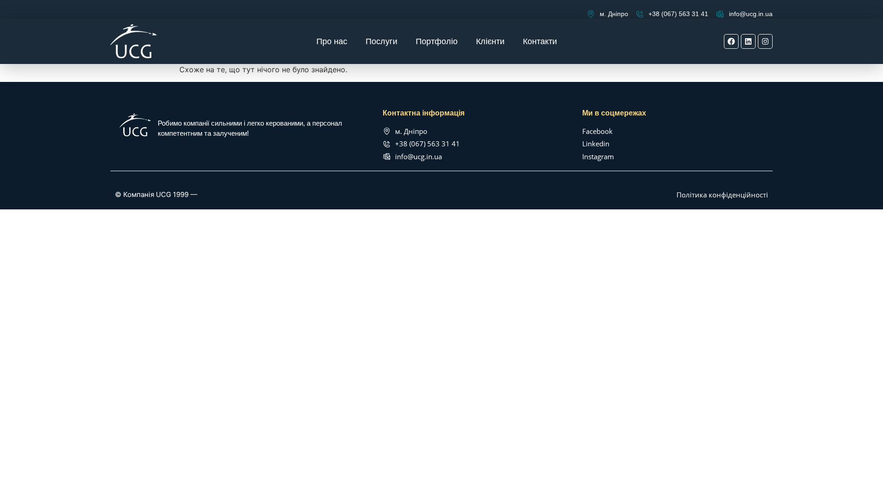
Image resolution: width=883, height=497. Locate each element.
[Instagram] (765, 41)
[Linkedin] (748, 41)
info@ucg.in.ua (751, 13)
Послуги (381, 41)
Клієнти (490, 41)
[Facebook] (731, 41)
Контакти (540, 41)
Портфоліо (437, 41)
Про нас (331, 41)
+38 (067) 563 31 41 (678, 13)
